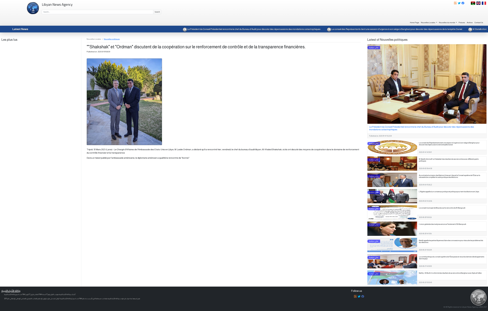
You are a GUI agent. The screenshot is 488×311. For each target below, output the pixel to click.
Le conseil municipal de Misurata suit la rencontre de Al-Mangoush (442, 208)
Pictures (462, 22)
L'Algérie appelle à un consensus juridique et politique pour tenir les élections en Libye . (449, 192)
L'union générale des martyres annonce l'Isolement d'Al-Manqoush (442, 224)
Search (157, 11)
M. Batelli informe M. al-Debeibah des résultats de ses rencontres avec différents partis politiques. (449, 160)
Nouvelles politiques (112, 39)
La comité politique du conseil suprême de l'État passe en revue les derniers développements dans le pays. (451, 258)
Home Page (414, 22)
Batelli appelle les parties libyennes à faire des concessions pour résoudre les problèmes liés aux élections (451, 241)
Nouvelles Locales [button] (428, 22)
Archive (470, 22)
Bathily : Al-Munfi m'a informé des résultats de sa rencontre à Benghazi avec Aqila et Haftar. (450, 273)
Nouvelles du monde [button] (447, 22)
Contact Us (478, 22)
